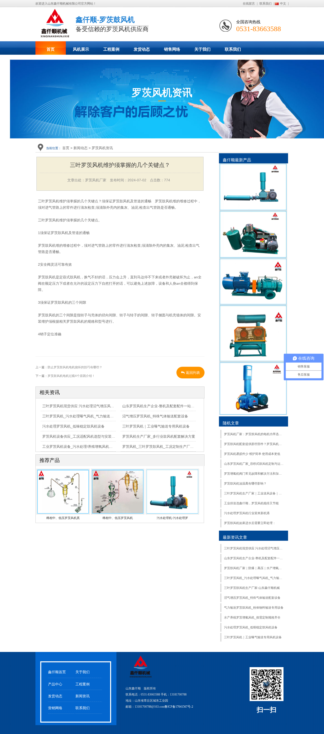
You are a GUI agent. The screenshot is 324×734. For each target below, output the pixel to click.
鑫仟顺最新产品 (237, 160)
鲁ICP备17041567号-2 (179, 706)
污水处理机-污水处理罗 (172, 518)
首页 (51, 49)
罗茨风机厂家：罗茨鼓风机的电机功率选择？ (254, 434)
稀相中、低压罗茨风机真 (63, 518)
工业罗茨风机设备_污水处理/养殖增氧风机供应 (79, 447)
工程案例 (111, 49)
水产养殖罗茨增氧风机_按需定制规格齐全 (252, 617)
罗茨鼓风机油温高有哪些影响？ (245, 483)
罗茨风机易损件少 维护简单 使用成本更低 (252, 454)
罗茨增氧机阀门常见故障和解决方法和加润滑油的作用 (254, 473)
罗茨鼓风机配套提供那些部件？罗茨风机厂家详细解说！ (254, 444)
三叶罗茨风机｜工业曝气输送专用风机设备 (156, 426)
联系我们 (265, 3)
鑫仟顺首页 (57, 672)
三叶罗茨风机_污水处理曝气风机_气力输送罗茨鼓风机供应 (88, 416)
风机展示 (81, 49)
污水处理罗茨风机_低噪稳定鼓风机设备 (73, 426)
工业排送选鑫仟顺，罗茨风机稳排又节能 (251, 503)
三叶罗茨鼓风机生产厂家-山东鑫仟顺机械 (252, 588)
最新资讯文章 (235, 537)
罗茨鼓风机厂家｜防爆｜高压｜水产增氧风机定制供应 (254, 568)
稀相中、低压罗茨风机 (118, 518)
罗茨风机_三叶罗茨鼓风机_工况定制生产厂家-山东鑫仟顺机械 (171, 447)
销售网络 (172, 49)
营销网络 (55, 708)
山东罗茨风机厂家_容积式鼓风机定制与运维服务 (254, 464)
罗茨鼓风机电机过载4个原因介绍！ (71, 376)
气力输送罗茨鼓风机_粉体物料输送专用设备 (254, 607)
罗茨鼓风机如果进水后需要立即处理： (250, 523)
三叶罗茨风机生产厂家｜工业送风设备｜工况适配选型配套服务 (254, 493)
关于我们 (202, 49)
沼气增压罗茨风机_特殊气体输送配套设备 (155, 416)
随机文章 (231, 423)
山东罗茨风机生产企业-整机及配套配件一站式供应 (161, 406)
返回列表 (193, 373)
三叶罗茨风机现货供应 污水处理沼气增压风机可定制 (83, 406)
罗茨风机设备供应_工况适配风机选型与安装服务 (80, 436)
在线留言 (249, 3)
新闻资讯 (82, 696)
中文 (283, 3)
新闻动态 (80, 148)
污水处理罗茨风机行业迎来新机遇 (247, 513)
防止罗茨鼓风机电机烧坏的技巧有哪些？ (75, 367)
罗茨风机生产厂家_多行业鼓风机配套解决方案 (158, 436)
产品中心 (55, 684)
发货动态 (142, 49)
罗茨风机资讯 (102, 148)
